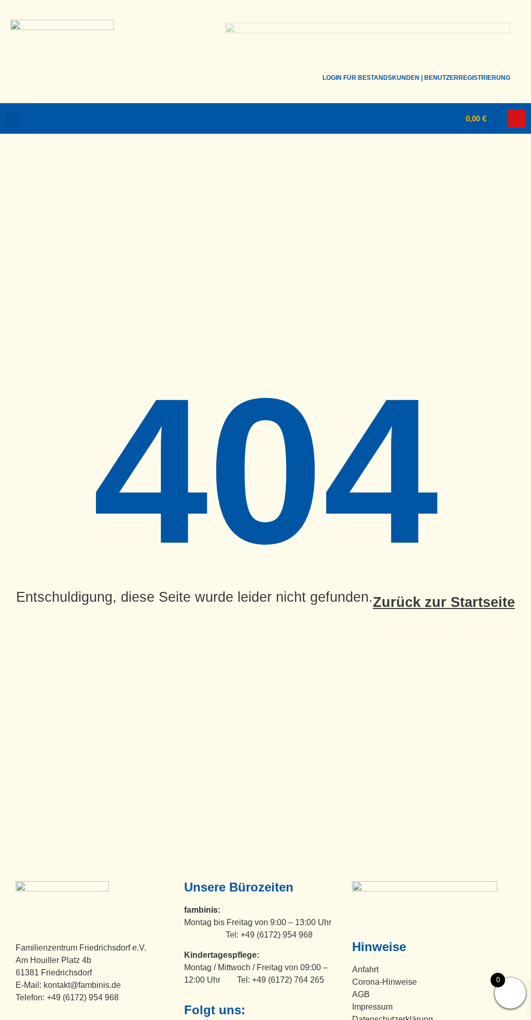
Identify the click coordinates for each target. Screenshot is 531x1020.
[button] (12, 118)
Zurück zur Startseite (444, 602)
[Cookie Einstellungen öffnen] (22, 1006)
